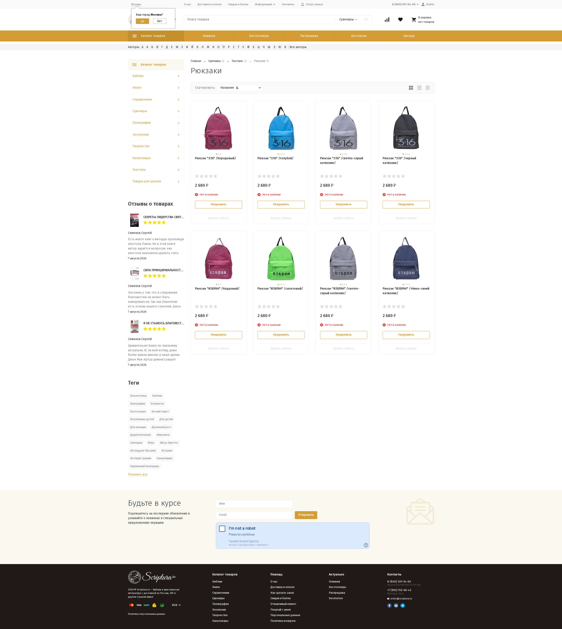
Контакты (288, 4)
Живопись (163, 434)
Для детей (166, 419)
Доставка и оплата (210, 4)
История (166, 450)
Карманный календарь (144, 466)
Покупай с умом (280, 609)
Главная (196, 61)
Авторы (408, 36)
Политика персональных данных (146, 614)
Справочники (142, 99)
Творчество (141, 146)
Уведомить (218, 204)
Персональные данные (285, 615)
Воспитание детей (142, 419)
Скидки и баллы (238, 4)
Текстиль (237, 61)
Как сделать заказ (282, 592)
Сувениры (214, 61)
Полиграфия (142, 123)
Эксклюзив (141, 134)
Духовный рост (161, 427)
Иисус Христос (169, 442)
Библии (138, 76)
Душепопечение (140, 434)
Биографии (137, 403)
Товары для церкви (147, 181)
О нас (187, 4)
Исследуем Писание (143, 450)
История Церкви (140, 458)
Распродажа (309, 36)
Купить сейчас (218, 218)
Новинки (209, 36)
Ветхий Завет (160, 411)
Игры (151, 442)
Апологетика (138, 395)
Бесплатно (359, 36)
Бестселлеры (259, 36)
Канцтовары (142, 158)
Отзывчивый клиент (283, 604)
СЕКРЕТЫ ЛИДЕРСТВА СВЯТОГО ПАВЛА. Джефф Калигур (183, 217)
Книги (137, 88)
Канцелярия (164, 458)
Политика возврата (282, 620)
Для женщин (138, 427)
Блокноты (157, 403)
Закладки (136, 442)
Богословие (138, 411)
